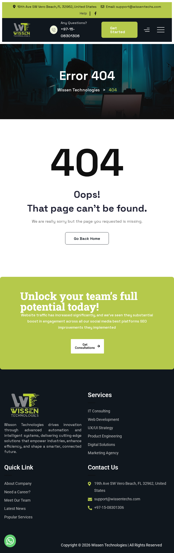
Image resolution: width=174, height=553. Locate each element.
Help (83, 13)
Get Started (117, 29)
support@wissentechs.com (138, 6)
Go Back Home (87, 238)
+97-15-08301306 (70, 32)
